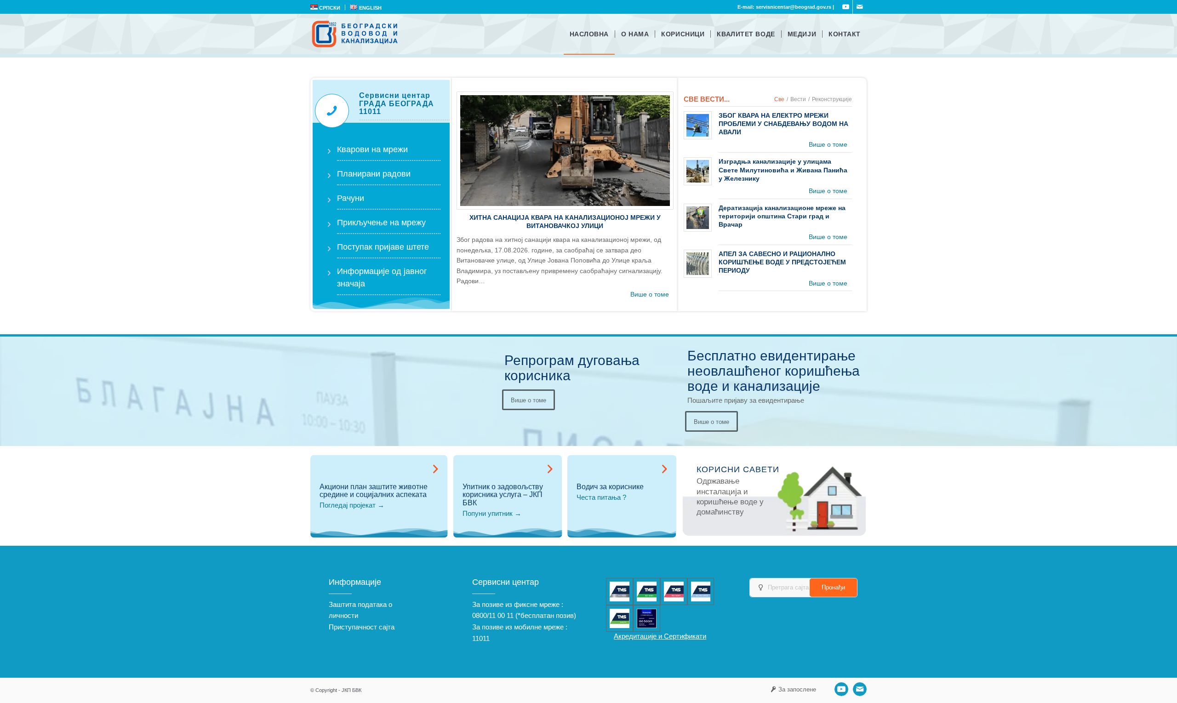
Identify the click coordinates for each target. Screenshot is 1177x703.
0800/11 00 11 (493, 615)
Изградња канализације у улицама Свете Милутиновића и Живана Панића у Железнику (783, 170)
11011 (481, 638)
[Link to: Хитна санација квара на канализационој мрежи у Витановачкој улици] (565, 150)
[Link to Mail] (860, 7)
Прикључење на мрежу (381, 222)
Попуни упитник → (492, 513)
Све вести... (707, 99)
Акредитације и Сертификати (660, 636)
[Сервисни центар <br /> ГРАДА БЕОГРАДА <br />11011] (332, 111)
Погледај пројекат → (352, 505)
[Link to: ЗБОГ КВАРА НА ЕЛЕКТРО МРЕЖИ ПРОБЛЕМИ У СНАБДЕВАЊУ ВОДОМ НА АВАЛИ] (697, 125)
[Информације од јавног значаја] (329, 264)
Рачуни (350, 198)
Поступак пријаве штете (383, 246)
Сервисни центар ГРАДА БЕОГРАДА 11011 (396, 103)
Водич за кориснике (610, 487)
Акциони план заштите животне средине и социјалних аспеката (374, 491)
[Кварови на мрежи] (329, 143)
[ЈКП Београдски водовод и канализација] (356, 34)
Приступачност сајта (361, 627)
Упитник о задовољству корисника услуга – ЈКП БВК (503, 495)
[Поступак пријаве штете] (329, 240)
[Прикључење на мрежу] (329, 216)
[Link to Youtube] (845, 7)
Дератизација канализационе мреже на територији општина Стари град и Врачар (782, 216)
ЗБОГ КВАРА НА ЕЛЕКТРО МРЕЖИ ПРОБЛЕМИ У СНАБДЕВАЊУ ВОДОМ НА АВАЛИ (783, 124)
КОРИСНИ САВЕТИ (738, 469)
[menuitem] (327, 7)
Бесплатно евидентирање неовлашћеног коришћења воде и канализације (773, 371)
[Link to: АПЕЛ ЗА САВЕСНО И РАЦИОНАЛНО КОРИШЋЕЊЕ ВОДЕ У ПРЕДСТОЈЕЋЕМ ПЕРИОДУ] (697, 263)
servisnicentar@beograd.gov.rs (793, 7)
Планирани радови (374, 173)
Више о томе (649, 294)
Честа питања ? (601, 497)
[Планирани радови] (329, 167)
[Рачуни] (329, 191)
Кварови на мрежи (372, 149)
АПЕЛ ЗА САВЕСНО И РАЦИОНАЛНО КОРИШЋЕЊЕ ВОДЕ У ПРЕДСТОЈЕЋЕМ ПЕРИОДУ (782, 262)
